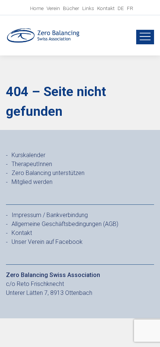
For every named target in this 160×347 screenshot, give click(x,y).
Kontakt (106, 8)
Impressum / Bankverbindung (50, 215)
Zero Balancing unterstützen (48, 172)
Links (88, 8)
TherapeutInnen (32, 164)
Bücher (71, 8)
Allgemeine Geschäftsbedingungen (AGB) (65, 223)
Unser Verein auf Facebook (47, 241)
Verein (53, 8)
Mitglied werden (32, 181)
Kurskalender (28, 155)
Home (37, 8)
